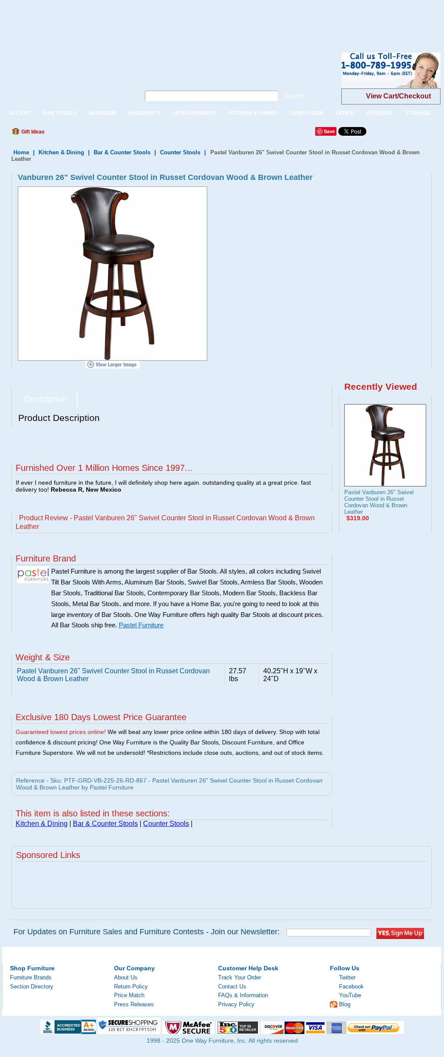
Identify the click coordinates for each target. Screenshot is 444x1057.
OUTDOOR (379, 113)
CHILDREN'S (144, 113)
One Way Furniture (67, 77)
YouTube (350, 995)
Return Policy (131, 986)
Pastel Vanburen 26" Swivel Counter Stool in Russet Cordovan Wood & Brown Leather (379, 502)
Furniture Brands (31, 977)
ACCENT (20, 113)
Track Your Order (239, 977)
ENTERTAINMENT (195, 113)
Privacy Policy (236, 1004)
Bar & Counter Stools (122, 152)
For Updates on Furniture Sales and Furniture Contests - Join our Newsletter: (146, 931)
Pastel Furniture (141, 625)
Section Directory (31, 986)
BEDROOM (102, 113)
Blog (344, 1004)
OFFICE (345, 113)
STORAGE (418, 113)
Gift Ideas (32, 131)
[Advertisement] (158, 19)
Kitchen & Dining (61, 152)
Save (329, 131)
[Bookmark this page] (71, 134)
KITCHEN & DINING (253, 113)
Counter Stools (180, 152)
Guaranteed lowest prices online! (61, 731)
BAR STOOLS (60, 113)
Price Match (129, 995)
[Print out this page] (114, 134)
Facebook (351, 986)
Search (294, 96)
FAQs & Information (243, 995)
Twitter (347, 977)
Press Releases (134, 1004)
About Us (125, 977)
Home (21, 152)
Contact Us (232, 986)
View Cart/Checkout (398, 96)
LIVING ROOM (306, 113)
